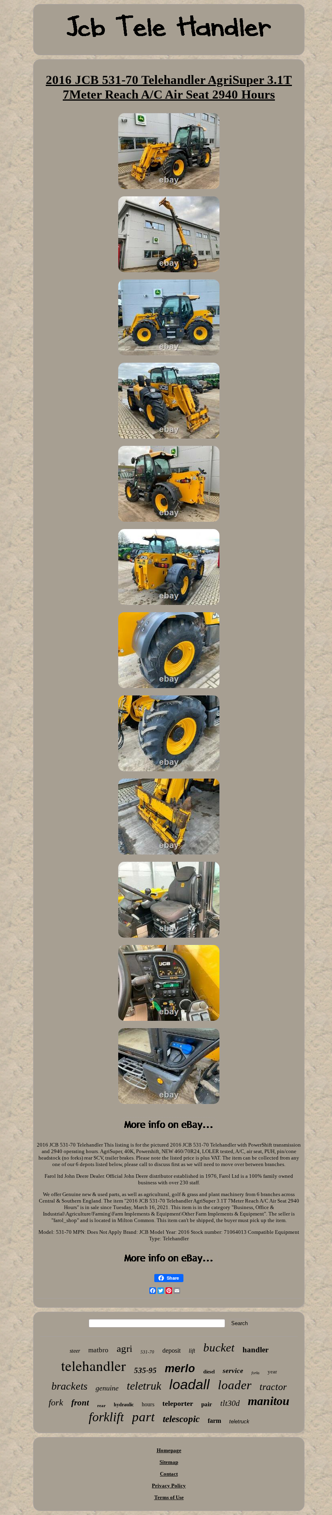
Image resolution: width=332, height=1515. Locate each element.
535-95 (145, 1370)
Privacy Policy (169, 1486)
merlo (180, 1368)
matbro (98, 1350)
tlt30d (230, 1403)
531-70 (147, 1351)
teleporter (177, 1403)
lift (192, 1350)
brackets (69, 1386)
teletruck (239, 1421)
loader (234, 1385)
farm (214, 1420)
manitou (268, 1400)
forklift (106, 1417)
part (143, 1417)
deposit (171, 1350)
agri (124, 1348)
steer (75, 1351)
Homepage (169, 1450)
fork (56, 1402)
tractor (273, 1387)
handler (255, 1349)
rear (101, 1405)
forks (255, 1373)
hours (148, 1404)
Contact (169, 1474)
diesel (209, 1372)
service (233, 1371)
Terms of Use (169, 1497)
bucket (218, 1347)
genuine (107, 1388)
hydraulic (124, 1404)
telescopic (181, 1419)
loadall (189, 1384)
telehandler (93, 1365)
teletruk (144, 1385)
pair (206, 1404)
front (80, 1402)
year (272, 1372)
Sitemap (169, 1462)
